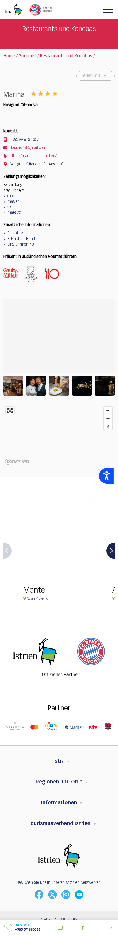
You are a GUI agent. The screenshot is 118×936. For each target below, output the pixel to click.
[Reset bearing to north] (108, 427)
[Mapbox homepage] (17, 462)
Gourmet (27, 56)
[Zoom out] (108, 419)
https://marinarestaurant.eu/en (35, 156)
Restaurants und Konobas (66, 56)
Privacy (45, 919)
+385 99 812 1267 (24, 140)
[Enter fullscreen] (10, 411)
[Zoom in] (108, 411)
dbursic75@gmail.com (27, 148)
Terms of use (69, 919)
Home (9, 56)
